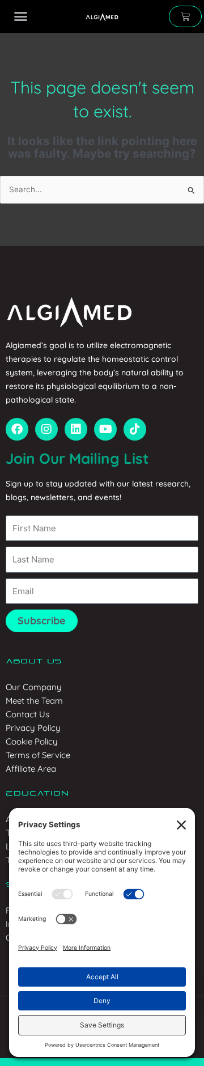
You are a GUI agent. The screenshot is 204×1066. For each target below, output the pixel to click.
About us (34, 661)
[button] (20, 16)
